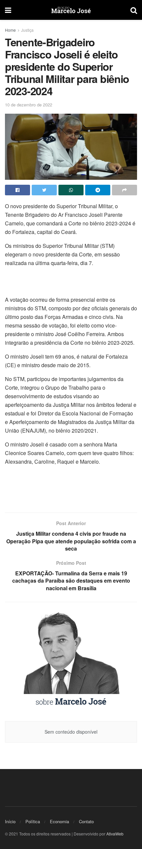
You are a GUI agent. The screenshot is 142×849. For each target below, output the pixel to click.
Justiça (27, 30)
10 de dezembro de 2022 (28, 104)
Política (32, 821)
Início (10, 821)
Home (10, 30)
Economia (59, 821)
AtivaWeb (115, 833)
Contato (86, 821)
